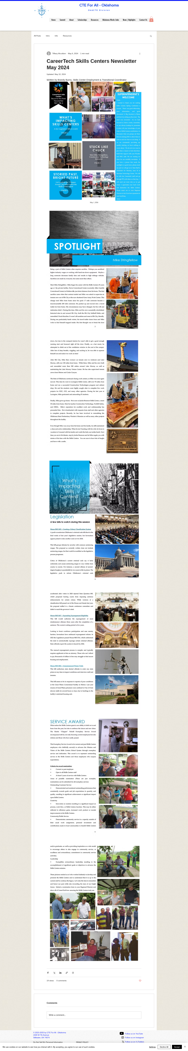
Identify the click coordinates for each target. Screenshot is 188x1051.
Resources (67, 36)
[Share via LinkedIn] (60, 972)
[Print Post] (73, 972)
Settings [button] (152, 1047)
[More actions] (139, 53)
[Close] (184, 1047)
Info (56, 36)
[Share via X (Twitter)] (54, 972)
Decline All (164, 1047)
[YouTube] (121, 1033)
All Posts (37, 36)
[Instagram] (122, 1037)
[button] (151, 19)
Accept (177, 1047)
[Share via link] (66, 972)
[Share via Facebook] (48, 972)
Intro (48, 36)
